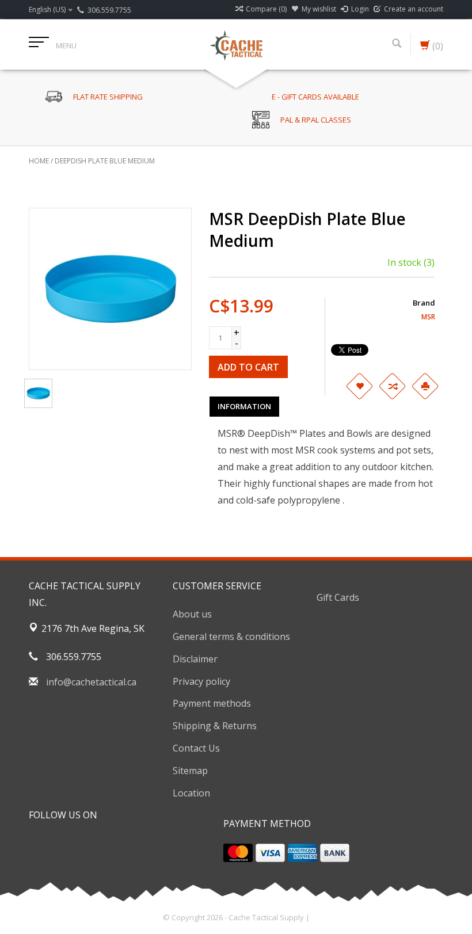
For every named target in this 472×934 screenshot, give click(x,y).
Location (191, 793)
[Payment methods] (238, 853)
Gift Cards (338, 597)
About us (192, 614)
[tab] (244, 406)
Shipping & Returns (215, 725)
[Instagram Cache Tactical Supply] (100, 844)
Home (39, 161)
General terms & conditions (231, 636)
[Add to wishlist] (359, 386)
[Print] (425, 386)
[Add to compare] (392, 386)
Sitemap (190, 770)
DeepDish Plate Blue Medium (105, 161)
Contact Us (196, 748)
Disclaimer (195, 659)
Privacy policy (201, 681)
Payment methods (212, 703)
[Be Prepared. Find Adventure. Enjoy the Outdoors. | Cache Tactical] (236, 44)
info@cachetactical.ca (91, 682)
